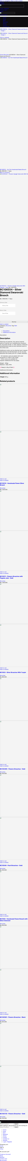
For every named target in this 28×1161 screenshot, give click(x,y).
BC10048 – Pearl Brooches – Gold (11, 865)
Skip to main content (16, 0)
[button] (3, 479)
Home (2, 54)
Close (1, 1146)
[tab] (6, 331)
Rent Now (14, 321)
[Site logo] (12, 7)
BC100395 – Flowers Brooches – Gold (12, 769)
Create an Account (5, 1154)
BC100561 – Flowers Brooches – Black (13, 1017)
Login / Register (7, 1142)
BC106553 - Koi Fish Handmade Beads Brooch (13, 169)
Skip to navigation (5, 0)
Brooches (6, 54)
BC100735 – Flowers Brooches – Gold (12, 1114)
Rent (15, 325)
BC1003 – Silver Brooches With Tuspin (13, 672)
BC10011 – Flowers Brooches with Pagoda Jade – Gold (11, 577)
